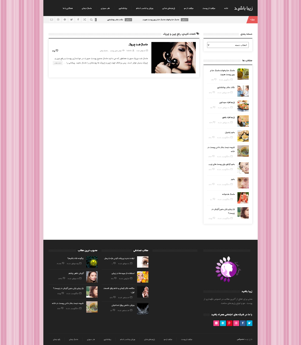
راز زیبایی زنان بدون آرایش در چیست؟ (68, 288)
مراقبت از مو (189, 8)
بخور (233, 179)
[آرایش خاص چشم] (92, 277)
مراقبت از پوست (208, 8)
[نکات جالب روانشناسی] (243, 91)
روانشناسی (123, 8)
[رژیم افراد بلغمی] (243, 121)
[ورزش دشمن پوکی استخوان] (142, 309)
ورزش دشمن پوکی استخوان (122, 305)
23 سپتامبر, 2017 (224, 92)
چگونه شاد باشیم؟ (75, 258)
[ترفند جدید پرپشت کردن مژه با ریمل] (142, 262)
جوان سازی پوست (116, 50)
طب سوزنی (105, 8)
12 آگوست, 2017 (224, 218)
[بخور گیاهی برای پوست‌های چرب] (243, 168)
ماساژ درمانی (87, 8)
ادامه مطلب (57, 63)
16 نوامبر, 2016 (141, 50)
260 (210, 137)
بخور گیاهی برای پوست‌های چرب (222, 164)
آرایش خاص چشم (76, 273)
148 (210, 92)
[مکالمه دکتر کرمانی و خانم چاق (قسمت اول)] (142, 292)
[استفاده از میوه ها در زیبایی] (142, 277)
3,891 (59, 263)
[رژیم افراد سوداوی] (243, 106)
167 (210, 169)
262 (210, 156)
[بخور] (243, 183)
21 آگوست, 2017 (224, 199)
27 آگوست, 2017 (223, 137)
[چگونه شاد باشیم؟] (92, 262)
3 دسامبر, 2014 (123, 297)
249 (210, 122)
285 (210, 218)
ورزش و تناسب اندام (144, 8)
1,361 (60, 278)
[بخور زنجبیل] (243, 136)
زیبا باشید (243, 7)
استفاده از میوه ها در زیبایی (122, 273)
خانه (226, 8)
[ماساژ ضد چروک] (173, 57)
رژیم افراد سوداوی (227, 102)
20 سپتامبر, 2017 (224, 107)
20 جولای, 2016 (123, 263)
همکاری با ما (68, 8)
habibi (129, 50)
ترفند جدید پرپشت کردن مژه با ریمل (119, 258)
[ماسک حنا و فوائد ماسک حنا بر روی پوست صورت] (243, 74)
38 (112, 278)
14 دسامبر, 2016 (123, 310)
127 (111, 297)
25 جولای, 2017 (73, 263)
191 (211, 107)
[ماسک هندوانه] (243, 198)
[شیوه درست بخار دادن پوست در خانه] (243, 151)
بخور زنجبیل (230, 132)
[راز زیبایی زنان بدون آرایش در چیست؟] (243, 213)
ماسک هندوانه (228, 194)
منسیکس (240, 339)
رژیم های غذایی (168, 8)
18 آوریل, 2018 (224, 79)
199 (212, 79)
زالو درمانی (56, 339)
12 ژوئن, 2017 (124, 278)
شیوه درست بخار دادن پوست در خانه (68, 303)
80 (211, 199)
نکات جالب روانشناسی (226, 87)
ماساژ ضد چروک (138, 44)
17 (111, 310)
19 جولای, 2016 (73, 278)
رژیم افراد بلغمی (228, 117)
